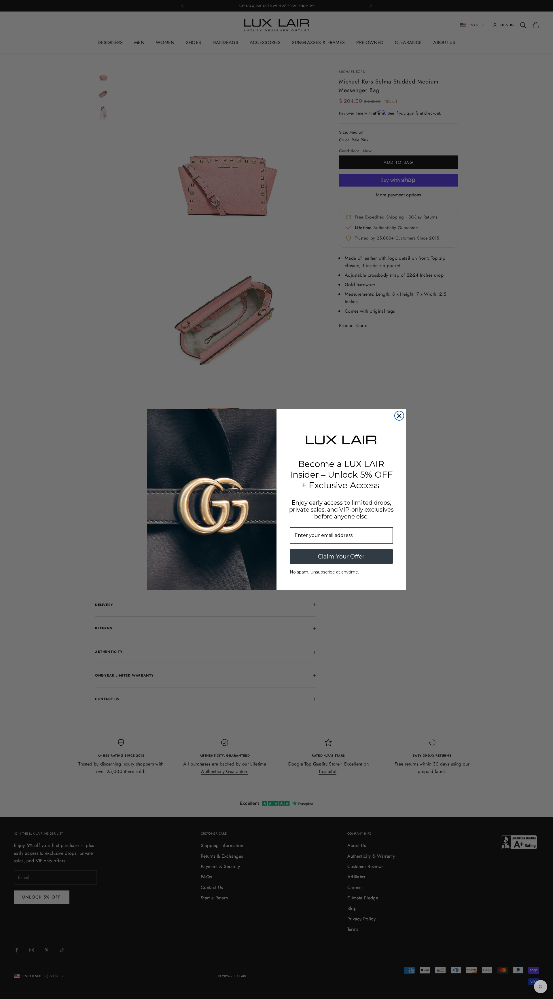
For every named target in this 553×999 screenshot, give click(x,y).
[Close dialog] (399, 415)
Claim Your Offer (341, 556)
